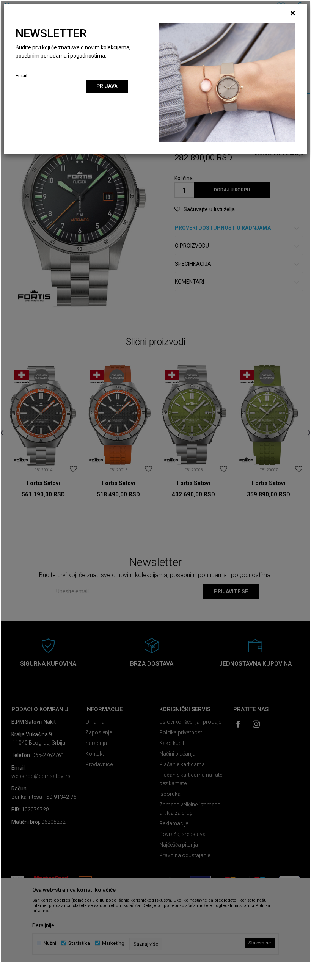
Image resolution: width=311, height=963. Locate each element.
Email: (22, 75)
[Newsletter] (227, 82)
